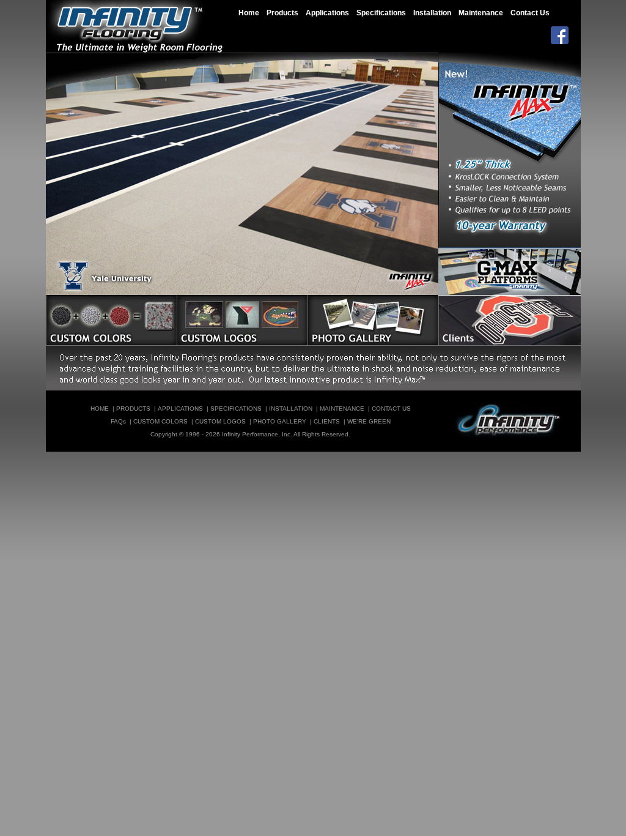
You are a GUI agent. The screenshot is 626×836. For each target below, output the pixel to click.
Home (248, 13)
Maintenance (480, 13)
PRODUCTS (133, 408)
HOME (99, 408)
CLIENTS (327, 421)
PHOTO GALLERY (279, 421)
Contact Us (530, 13)
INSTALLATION (290, 408)
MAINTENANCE (342, 408)
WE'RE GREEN (369, 421)
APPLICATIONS (180, 408)
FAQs (118, 421)
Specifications (381, 13)
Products (282, 13)
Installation (432, 13)
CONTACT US (391, 408)
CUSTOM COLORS (160, 421)
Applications (327, 13)
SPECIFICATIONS (236, 408)
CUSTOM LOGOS (220, 421)
